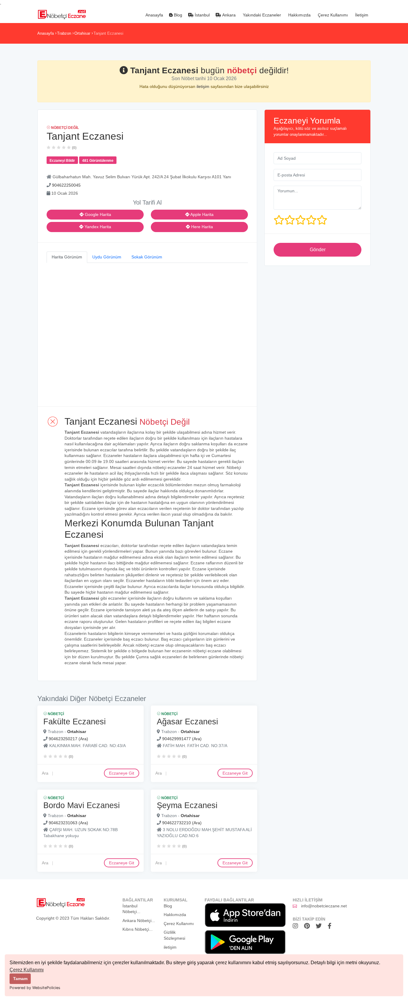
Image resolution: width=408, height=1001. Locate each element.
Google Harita (97, 214)
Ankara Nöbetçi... (138, 920)
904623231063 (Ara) (68, 822)
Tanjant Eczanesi (108, 33)
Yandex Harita (97, 226)
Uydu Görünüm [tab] (106, 257)
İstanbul (202, 15)
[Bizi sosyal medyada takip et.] (297, 926)
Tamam (20, 978)
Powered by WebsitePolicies (35, 987)
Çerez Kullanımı (27, 969)
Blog (177, 15)
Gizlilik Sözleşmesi (174, 935)
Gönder (318, 249)
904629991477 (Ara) (182, 738)
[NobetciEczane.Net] (61, 13)
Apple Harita (201, 214)
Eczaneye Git (121, 772)
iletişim (204, 86)
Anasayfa (153, 15)
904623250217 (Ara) (68, 738)
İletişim (361, 15)
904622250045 (66, 185)
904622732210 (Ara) (182, 822)
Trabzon (64, 33)
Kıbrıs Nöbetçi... (137, 929)
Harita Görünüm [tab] (67, 257)
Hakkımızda (299, 15)
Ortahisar (82, 33)
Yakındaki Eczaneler (261, 15)
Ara (45, 772)
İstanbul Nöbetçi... (131, 909)
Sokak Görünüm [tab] (146, 257)
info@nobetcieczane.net (324, 906)
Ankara (228, 15)
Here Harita (201, 226)
